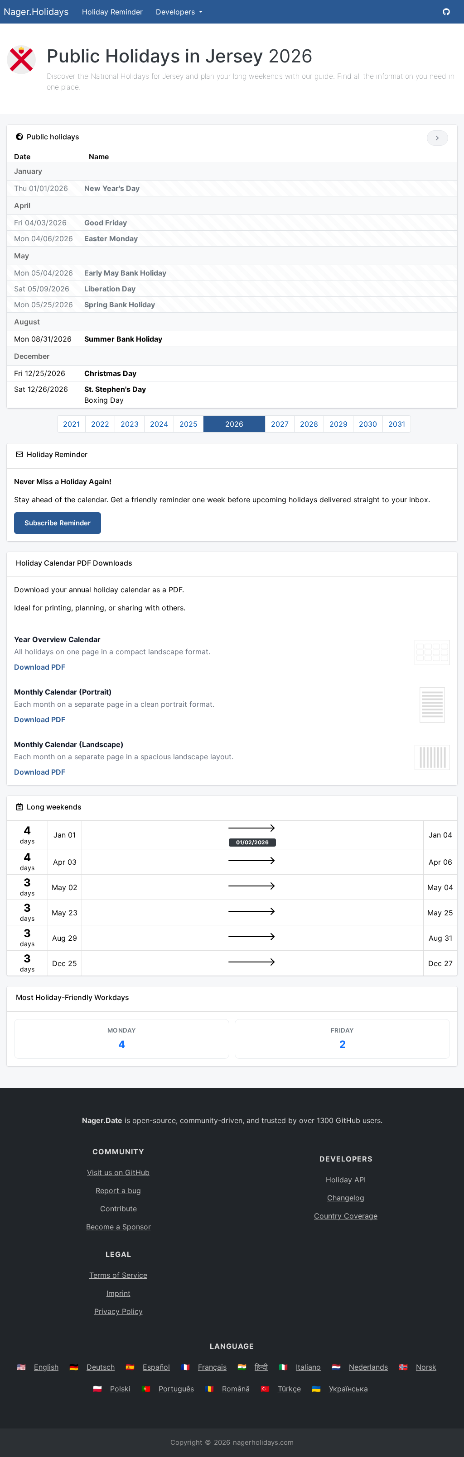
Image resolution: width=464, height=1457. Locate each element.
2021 (71, 424)
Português (176, 1388)
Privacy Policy (118, 1311)
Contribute (118, 1208)
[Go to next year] (437, 138)
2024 (159, 424)
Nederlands (368, 1366)
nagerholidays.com (263, 1442)
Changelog (345, 1197)
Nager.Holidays (36, 11)
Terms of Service (118, 1275)
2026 (234, 424)
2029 (338, 424)
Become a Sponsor (118, 1226)
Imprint (118, 1293)
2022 (100, 424)
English (46, 1366)
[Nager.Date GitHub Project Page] (446, 12)
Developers (176, 11)
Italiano (308, 1366)
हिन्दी (261, 1366)
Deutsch (101, 1366)
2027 (280, 424)
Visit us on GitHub (118, 1172)
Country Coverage (345, 1215)
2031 (396, 424)
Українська (348, 1388)
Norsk (426, 1366)
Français (212, 1366)
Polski (120, 1388)
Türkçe (289, 1388)
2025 (188, 424)
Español (156, 1366)
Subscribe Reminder (57, 523)
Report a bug (118, 1190)
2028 (309, 424)
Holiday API (346, 1179)
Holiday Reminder (112, 11)
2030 (368, 424)
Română (236, 1388)
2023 (130, 424)
